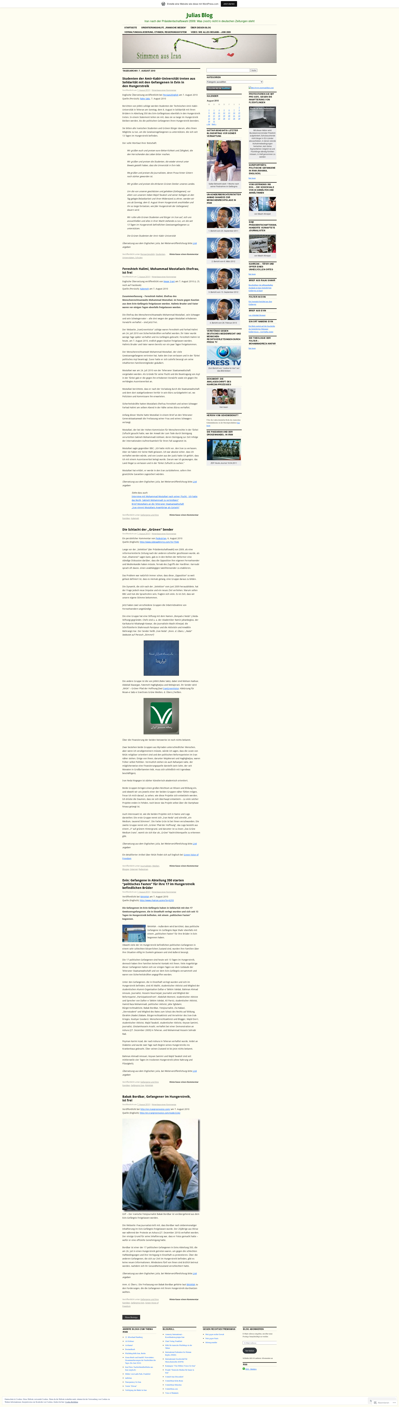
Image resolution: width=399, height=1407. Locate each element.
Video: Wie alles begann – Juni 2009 (211, 32)
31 (214, 121)
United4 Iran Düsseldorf (174, 1376)
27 (229, 118)
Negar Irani (169, 281)
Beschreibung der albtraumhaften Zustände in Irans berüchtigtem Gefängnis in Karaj (261, 288)
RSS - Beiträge (251, 1369)
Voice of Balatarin (171, 1393)
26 (224, 118)
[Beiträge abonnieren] (244, 1369)
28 (234, 118)
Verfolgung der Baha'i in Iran (136, 1390)
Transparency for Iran (133, 1382)
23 (209, 118)
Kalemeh (144, 289)
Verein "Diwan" (131, 1386)
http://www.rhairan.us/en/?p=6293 (157, 900)
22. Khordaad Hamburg (134, 1337)
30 (209, 121)
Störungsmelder (211, 1342)
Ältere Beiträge (131, 1317)
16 (209, 115)
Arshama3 (129, 1345)
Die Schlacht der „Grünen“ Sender (147, 529)
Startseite (130, 27)
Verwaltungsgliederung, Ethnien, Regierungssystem (155, 32)
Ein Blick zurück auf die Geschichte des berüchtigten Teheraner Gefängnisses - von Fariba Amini (262, 329)
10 (214, 113)
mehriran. (128, 1378)
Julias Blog (199, 15)
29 (239, 118)
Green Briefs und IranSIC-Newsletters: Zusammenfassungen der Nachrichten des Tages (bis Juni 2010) (140, 1360)
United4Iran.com (171, 1389)
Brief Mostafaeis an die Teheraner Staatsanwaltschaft (158, 504)
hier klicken (249, 1350)
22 (239, 115)
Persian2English (170, 95)
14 (234, 113)
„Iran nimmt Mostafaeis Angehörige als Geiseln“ (155, 507)
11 (219, 113)
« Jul (208, 124)
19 (224, 115)
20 (229, 115)
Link (195, 243)
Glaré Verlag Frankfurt (173, 1341)
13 (229, 113)
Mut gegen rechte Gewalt (214, 1334)
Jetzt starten (229, 4)
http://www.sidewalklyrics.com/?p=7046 (159, 542)
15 (239, 113)
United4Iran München (173, 1384)
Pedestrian (161, 538)
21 (234, 115)
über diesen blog (201, 27)
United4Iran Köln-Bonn (174, 1380)
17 (214, 115)
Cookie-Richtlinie (71, 1402)
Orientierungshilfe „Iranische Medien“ (163, 27)
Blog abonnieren (253, 1329)
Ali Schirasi (129, 1341)
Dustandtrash (130, 1349)
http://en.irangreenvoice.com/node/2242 (160, 1113)
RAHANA (144, 896)
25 (219, 118)
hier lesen (252, 178)
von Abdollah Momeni (257, 315)
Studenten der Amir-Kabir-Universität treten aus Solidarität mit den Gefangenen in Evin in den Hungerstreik (158, 82)
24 (214, 118)
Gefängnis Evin (137, 1085)
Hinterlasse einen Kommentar (164, 90)
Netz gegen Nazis (211, 1338)
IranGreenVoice (171, 688)
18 (219, 115)
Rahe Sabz (145, 98)
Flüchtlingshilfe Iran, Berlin (135, 1353)
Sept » (214, 124)
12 (224, 113)
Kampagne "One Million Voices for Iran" (180, 1365)
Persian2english (147, 254)
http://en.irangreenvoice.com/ (155, 1109)
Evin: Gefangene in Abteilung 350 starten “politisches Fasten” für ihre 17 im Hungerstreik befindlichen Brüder (158, 884)
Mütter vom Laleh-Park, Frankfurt (137, 1374)
